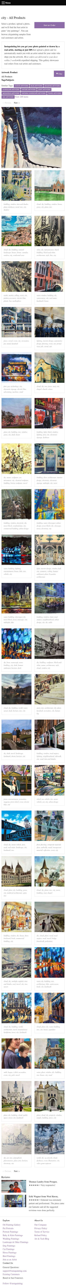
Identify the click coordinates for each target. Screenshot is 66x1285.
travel (25, 483)
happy (10, 1072)
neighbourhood (48, 619)
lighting (39, 341)
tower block (8, 526)
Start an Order (49, 25)
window (13, 204)
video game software (44, 1163)
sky (43, 204)
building (7, 204)
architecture (41, 255)
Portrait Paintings (10, 1231)
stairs (38, 708)
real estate (53, 298)
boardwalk (40, 941)
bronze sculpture (16, 483)
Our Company (40, 1224)
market (11, 295)
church (44, 389)
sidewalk (58, 756)
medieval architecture (14, 893)
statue (9, 477)
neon (55, 483)
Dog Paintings (9, 1245)
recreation (25, 341)
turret (58, 890)
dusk (13, 434)
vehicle (6, 574)
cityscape (57, 526)
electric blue (21, 298)
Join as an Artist (10, 1259)
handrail (15, 343)
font (5, 386)
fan (5, 343)
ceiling (49, 571)
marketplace (16, 301)
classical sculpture (21, 480)
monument (7, 480)
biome (19, 252)
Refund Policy (40, 1235)
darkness (11, 207)
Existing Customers (11, 1274)
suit (50, 346)
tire (51, 799)
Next (17, 102)
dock (19, 668)
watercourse (41, 298)
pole (13, 1075)
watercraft (14, 662)
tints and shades (22, 204)
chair (51, 617)
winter (50, 389)
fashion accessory (10, 298)
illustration (52, 1160)
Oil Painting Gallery (11, 1224)
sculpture (15, 477)
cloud (39, 204)
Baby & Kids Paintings (13, 1235)
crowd (10, 341)
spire (25, 893)
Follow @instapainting (13, 1283)
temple (39, 1118)
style (47, 255)
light (45, 432)
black (57, 249)
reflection (46, 850)
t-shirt (16, 1072)
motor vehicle (16, 844)
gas (8, 386)
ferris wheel (15, 802)
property (52, 1115)
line (51, 255)
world (21, 708)
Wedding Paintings (11, 1238)
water (38, 295)
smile (5, 1072)
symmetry (43, 571)
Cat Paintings (8, 1249)
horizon (14, 668)
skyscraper (51, 523)
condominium (17, 526)
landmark (40, 301)
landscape (19, 753)
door (45, 477)
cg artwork (48, 1158)
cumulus (25, 252)
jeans (5, 799)
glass (38, 847)
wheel (39, 799)
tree (21, 207)
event (22, 295)
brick (13, 938)
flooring (45, 343)
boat (8, 662)
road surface (54, 753)
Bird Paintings (9, 1256)
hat (10, 301)
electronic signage (10, 389)
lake (20, 571)
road (41, 759)
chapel (39, 389)
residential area (18, 255)
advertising (8, 392)
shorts (13, 756)
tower (38, 528)
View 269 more (21, 96)
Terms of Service (41, 1231)
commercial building (11, 528)
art (20, 477)
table (50, 622)
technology (15, 386)
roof (54, 386)
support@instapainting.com (15, 1270)
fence (5, 341)
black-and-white (49, 252)
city (25, 207)
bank (38, 986)
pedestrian (48, 941)
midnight (46, 483)
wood (17, 207)
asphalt (20, 981)
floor (38, 844)
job (42, 346)
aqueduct (52, 1029)
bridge (54, 938)
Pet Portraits (8, 1228)
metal (9, 343)
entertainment (8, 571)
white (38, 249)
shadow (6, 210)
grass (38, 207)
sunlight (14, 981)
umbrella (44, 847)
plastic (6, 301)
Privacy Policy (40, 1228)
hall (59, 568)
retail (21, 392)
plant (5, 207)
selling (16, 295)
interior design (48, 341)
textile (6, 295)
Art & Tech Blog (41, 1238)
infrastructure (49, 249)
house (60, 204)
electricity (45, 480)
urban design (24, 528)
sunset (6, 711)
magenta (7, 802)
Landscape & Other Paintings (15, 1242)
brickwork (7, 938)
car (43, 799)
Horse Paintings (9, 1252)
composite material (54, 844)
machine (15, 392)
